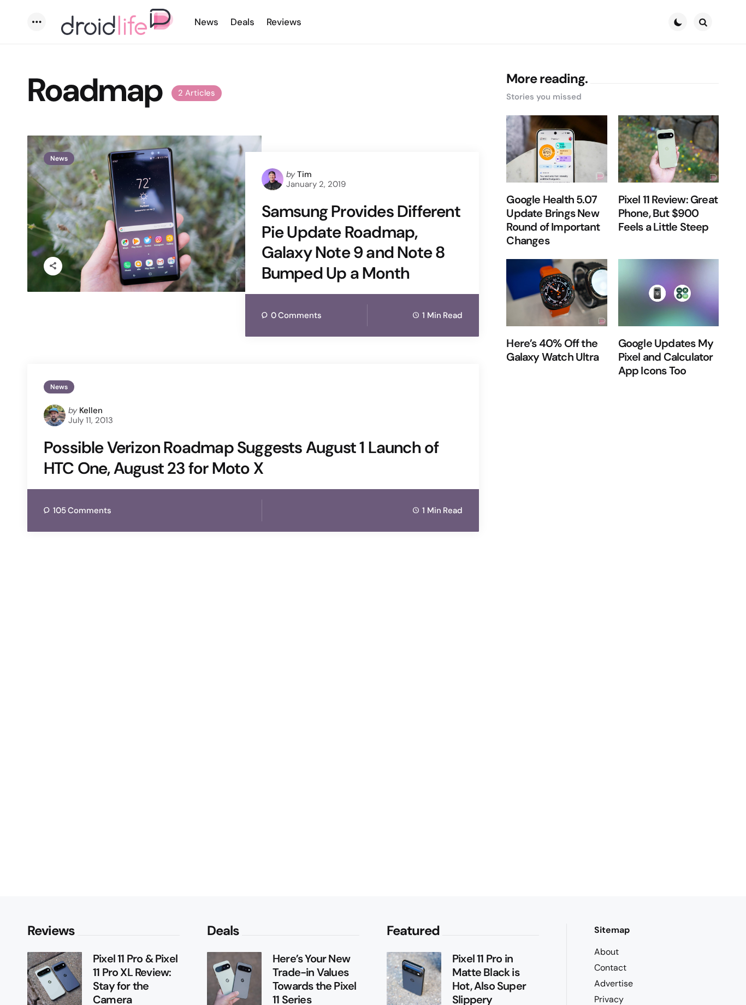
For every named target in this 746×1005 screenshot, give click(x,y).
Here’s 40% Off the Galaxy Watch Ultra (552, 351)
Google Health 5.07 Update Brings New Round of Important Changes (553, 220)
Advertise (613, 983)
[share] (53, 266)
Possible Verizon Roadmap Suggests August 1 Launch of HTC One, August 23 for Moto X (241, 457)
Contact (610, 967)
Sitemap (612, 930)
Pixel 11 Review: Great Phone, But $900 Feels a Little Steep (668, 213)
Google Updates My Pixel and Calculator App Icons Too (665, 357)
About (606, 951)
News (59, 158)
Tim (304, 174)
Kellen (91, 410)
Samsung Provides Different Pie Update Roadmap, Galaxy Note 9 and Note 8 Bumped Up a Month (361, 242)
